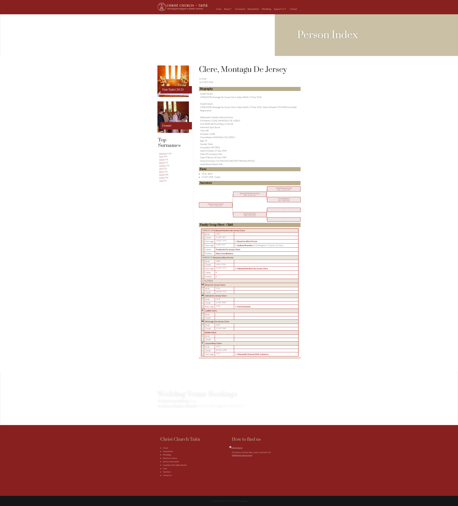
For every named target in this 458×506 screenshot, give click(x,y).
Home (218, 9)
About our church (170, 458)
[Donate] (173, 132)
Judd (161, 180)
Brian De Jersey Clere (215, 285)
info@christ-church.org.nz (242, 455)
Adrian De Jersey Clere (216, 295)
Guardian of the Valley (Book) (175, 465)
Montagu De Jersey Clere (217, 321)
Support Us (279, 9)
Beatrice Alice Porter (223, 257)
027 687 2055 (233, 406)
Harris (161, 159)
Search (300, 9)
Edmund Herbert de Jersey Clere (229, 230)
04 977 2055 (207, 406)
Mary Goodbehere (224, 253)
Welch (161, 162)
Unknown (163, 153)
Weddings (266, 9)
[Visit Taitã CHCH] (173, 96)
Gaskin (162, 177)
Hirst (161, 168)
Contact (293, 9)
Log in (245, 501)
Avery (161, 171)
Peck (161, 156)
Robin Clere (210, 332)
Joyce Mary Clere (213, 343)
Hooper (162, 165)
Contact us (167, 475)
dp (241, 501)
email (193, 401)
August (162, 174)
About (227, 9)
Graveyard (240, 9)
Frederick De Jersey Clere (228, 249)
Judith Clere (211, 310)
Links (165, 468)
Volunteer (167, 472)
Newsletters (253, 9)
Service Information (171, 461)
